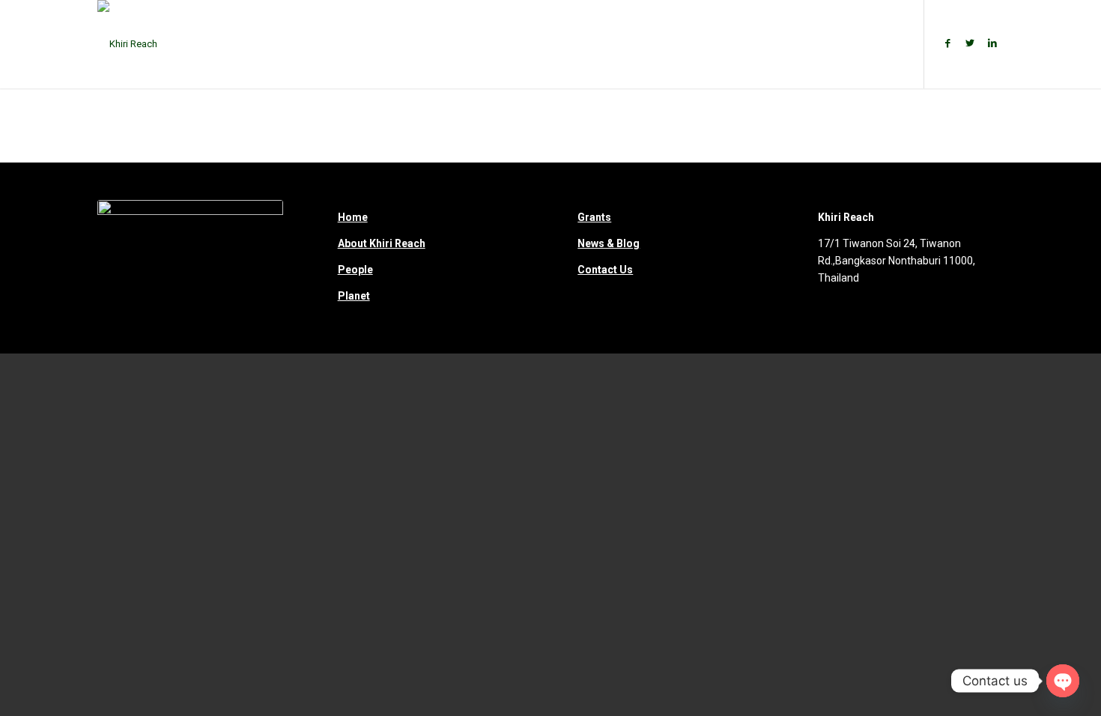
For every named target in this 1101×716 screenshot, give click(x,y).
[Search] (890, 44)
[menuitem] (344, 44)
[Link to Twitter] (970, 43)
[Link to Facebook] (947, 43)
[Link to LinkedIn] (992, 43)
